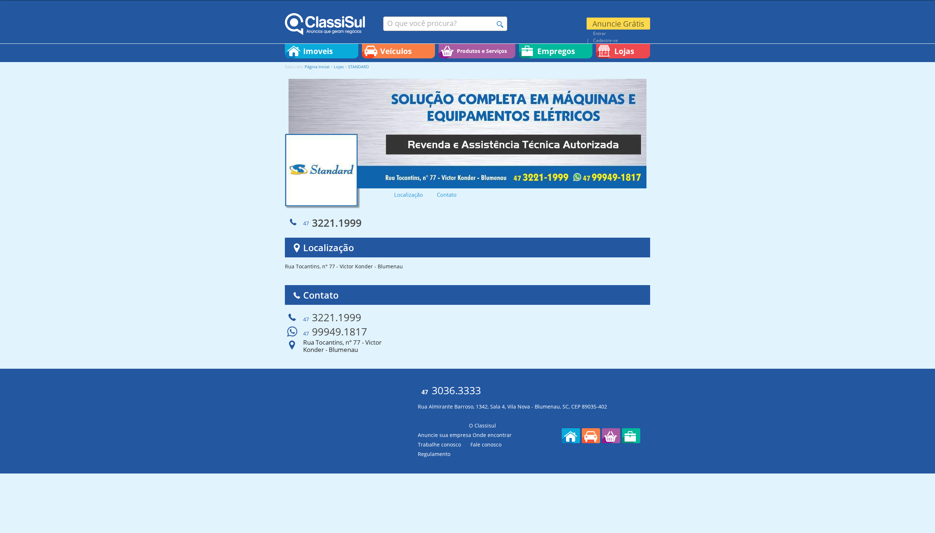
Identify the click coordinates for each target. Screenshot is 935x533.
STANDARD (358, 66)
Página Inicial (317, 66)
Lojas (339, 66)
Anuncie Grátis (618, 24)
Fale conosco (485, 444)
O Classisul (482, 425)
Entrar (599, 33)
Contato (447, 195)
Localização (408, 195)
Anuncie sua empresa (444, 435)
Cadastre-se (605, 40)
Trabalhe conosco (439, 444)
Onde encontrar (492, 435)
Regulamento (434, 453)
